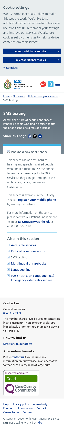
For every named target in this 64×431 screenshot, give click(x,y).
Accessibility (40, 404)
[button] (43, 84)
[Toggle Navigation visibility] (57, 84)
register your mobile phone (37, 200)
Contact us (43, 408)
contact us (17, 357)
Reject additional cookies (30, 60)
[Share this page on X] (35, 136)
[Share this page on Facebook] (30, 136)
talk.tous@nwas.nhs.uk (34, 222)
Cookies (27, 412)
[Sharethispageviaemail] (40, 136)
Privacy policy (21, 404)
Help (6, 404)
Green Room (11, 412)
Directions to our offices (17, 343)
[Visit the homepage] (17, 84)
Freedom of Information (18, 408)
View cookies (10, 67)
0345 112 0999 (12, 313)
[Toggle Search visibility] (50, 84)
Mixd (40, 422)
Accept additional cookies (30, 51)
